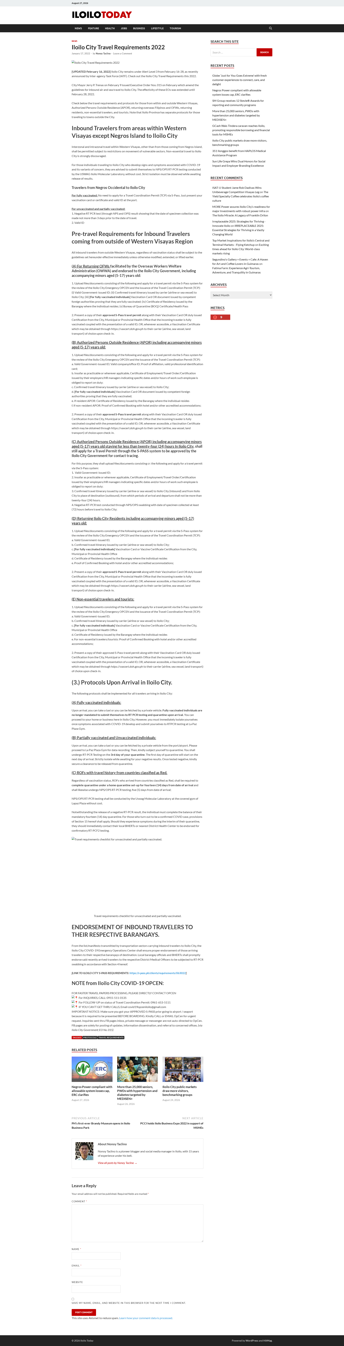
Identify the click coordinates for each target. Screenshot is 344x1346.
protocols (89, 1037)
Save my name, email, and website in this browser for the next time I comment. (129, 1303)
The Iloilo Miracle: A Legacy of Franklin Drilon (240, 215)
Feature (93, 28)
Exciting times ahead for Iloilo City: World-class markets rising (240, 249)
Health (110, 28)
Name (76, 1249)
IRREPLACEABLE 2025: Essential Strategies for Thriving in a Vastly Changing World (238, 230)
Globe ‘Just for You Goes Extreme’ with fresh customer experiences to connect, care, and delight (239, 80)
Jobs (124, 28)
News (78, 28)
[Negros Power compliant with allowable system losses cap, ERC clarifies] (92, 1070)
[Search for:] (241, 52)
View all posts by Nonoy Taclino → (117, 1162)
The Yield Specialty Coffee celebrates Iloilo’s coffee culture (240, 196)
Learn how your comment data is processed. (146, 1318)
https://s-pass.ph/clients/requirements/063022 (158, 973)
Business (139, 28)
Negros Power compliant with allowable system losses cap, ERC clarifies (92, 1091)
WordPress (252, 1340)
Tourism (175, 28)
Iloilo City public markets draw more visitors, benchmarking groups (180, 1091)
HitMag (267, 1340)
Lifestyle (157, 28)
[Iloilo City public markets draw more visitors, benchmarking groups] (183, 1070)
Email (77, 1265)
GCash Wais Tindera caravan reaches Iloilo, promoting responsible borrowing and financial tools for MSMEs (241, 130)
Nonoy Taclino (103, 53)
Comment (79, 1201)
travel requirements (110, 1037)
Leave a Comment (122, 53)
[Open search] (270, 28)
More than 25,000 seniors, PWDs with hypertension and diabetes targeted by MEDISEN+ (137, 1093)
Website (77, 1282)
